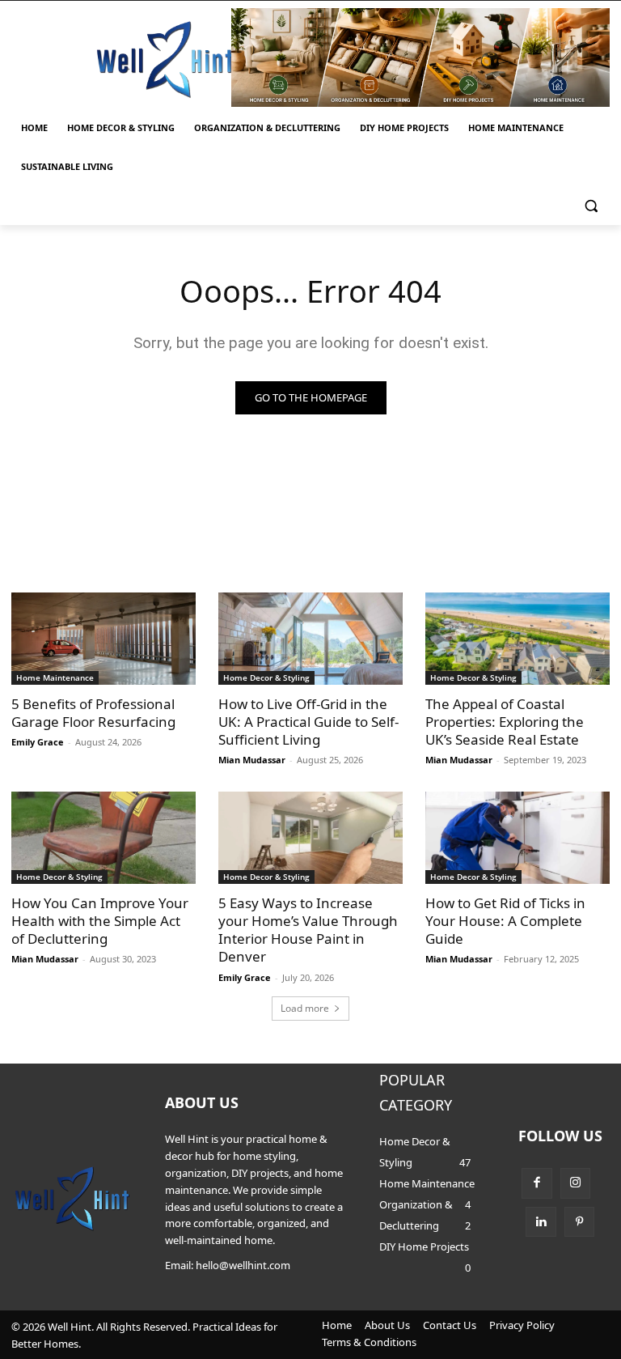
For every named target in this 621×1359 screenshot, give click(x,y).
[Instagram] (575, 1183)
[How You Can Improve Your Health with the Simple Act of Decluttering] (103, 838)
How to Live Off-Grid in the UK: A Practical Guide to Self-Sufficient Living (308, 721)
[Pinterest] (579, 1222)
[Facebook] (537, 1183)
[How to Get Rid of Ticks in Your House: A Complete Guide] (517, 838)
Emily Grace (37, 742)
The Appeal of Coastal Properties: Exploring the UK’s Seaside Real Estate (504, 721)
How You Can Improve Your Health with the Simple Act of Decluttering (99, 921)
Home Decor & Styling (266, 677)
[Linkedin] (541, 1222)
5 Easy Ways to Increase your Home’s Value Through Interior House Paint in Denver (308, 930)
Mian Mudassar (251, 760)
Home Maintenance (55, 677)
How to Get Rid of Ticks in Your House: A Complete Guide (505, 921)
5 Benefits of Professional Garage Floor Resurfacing (93, 712)
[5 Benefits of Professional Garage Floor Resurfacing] (103, 638)
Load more (305, 1008)
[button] (591, 206)
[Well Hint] (165, 59)
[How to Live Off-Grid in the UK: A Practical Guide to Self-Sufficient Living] (310, 638)
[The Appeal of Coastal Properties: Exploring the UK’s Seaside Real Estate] (517, 638)
